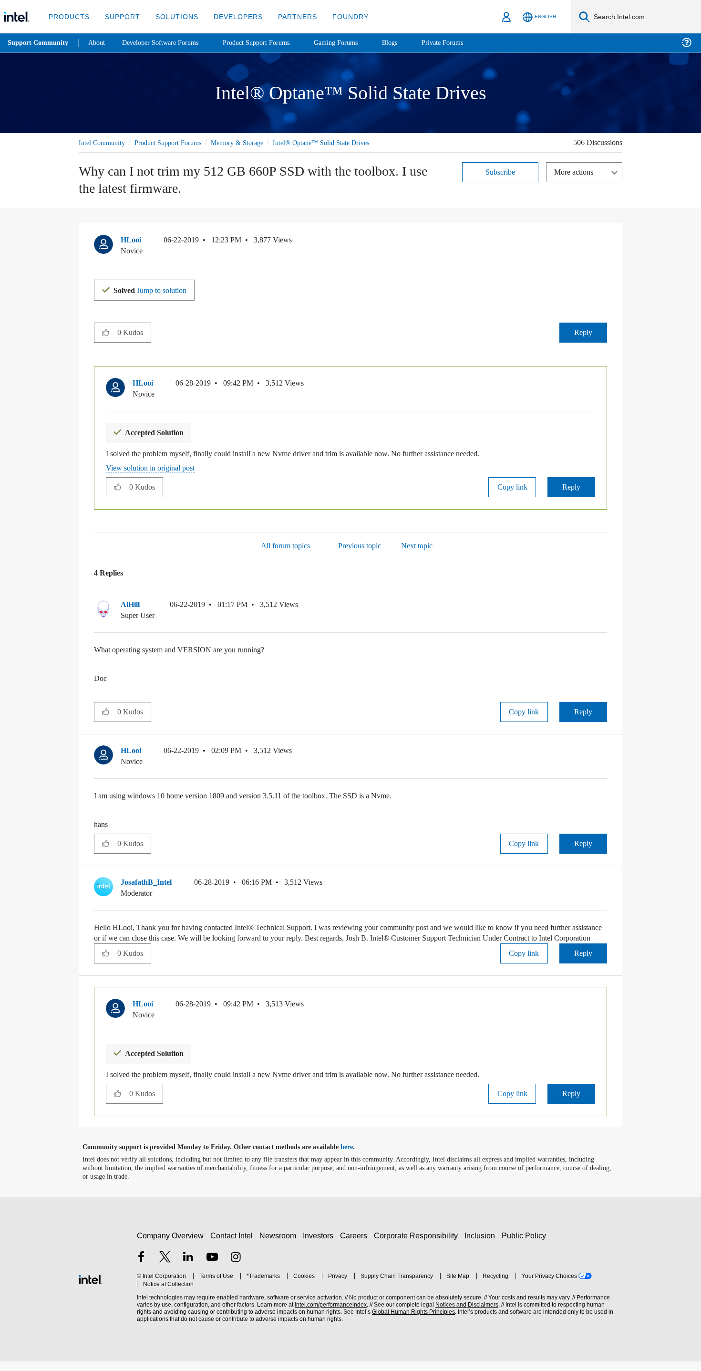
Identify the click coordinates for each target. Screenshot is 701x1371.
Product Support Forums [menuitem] (269, 43)
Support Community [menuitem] (39, 43)
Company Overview (170, 1244)
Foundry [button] (339, 16)
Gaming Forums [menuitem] (353, 43)
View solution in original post (155, 466)
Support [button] (120, 16)
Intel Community (103, 142)
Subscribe (500, 171)
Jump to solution (155, 289)
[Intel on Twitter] (165, 1267)
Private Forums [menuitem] (463, 43)
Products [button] (68, 16)
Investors (320, 1244)
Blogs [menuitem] (408, 43)
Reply (583, 331)
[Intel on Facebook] (141, 1267)
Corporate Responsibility (417, 1244)
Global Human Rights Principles (411, 1321)
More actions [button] (576, 171)
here (355, 1156)
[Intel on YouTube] (212, 1267)
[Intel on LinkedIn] (188, 1267)
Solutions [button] (172, 16)
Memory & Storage (250, 142)
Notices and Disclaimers (463, 1314)
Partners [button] (287, 16)
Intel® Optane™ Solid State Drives (338, 142)
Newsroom (279, 1244)
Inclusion (482, 1244)
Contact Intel (233, 1244)
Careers (355, 1244)
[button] (603, 242)
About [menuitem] (99, 43)
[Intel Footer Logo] (91, 1287)
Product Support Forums (175, 142)
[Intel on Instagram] (235, 1267)
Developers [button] (231, 16)
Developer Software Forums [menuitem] (167, 43)
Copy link (512, 486)
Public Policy (525, 1244)
